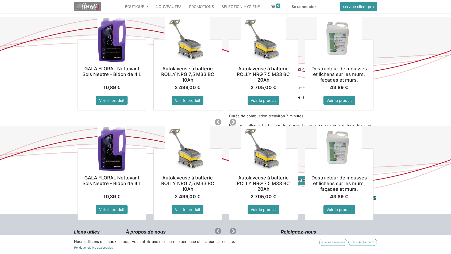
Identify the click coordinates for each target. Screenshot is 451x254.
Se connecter (304, 6)
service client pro (358, 6)
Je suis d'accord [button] (362, 242)
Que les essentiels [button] (333, 242)
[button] (218, 122)
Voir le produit (111, 100)
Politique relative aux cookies (93, 247)
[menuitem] (168, 6)
